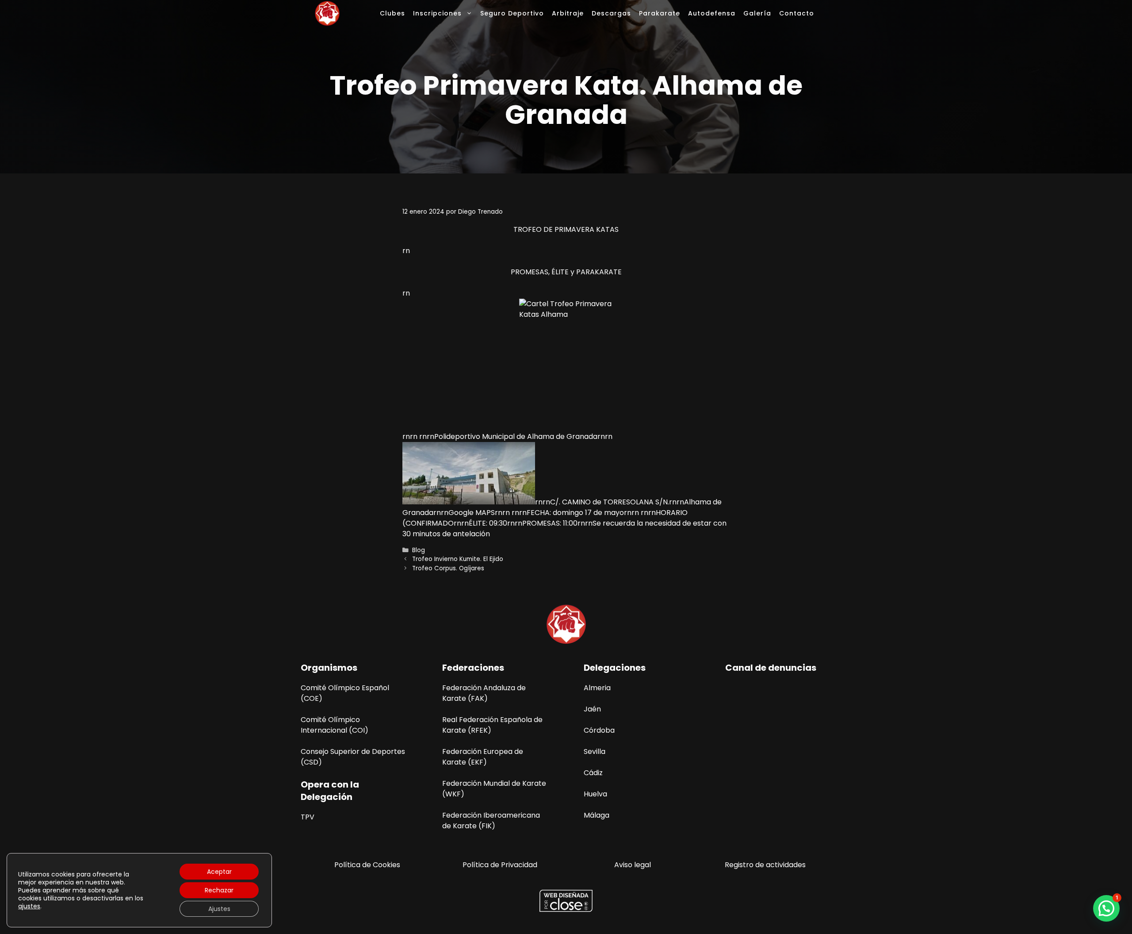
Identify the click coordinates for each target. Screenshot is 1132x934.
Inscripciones (437, 13)
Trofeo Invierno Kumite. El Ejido (457, 559)
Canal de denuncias (770, 667)
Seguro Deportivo (512, 13)
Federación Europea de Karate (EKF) (482, 756)
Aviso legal (632, 865)
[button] (1106, 908)
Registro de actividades (765, 865)
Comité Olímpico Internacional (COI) (334, 725)
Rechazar (219, 890)
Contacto (796, 13)
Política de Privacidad (500, 865)
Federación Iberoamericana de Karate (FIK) (491, 820)
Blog (418, 550)
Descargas (611, 13)
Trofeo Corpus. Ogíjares (448, 568)
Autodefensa (711, 13)
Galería (757, 13)
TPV (307, 817)
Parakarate (659, 13)
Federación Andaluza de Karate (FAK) (484, 693)
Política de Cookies (367, 865)
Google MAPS (471, 512)
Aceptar (219, 871)
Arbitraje (568, 13)
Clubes (392, 13)
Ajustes (219, 908)
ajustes (29, 906)
